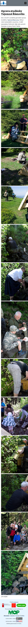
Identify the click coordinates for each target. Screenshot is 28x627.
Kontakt (17, 615)
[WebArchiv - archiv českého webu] (19, 621)
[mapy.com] (21, 605)
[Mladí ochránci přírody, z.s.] (14, 612)
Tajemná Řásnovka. (13, 20)
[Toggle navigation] (25, 3)
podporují (16, 602)
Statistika (12, 615)
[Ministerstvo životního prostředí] (6, 605)
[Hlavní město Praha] (13, 605)
